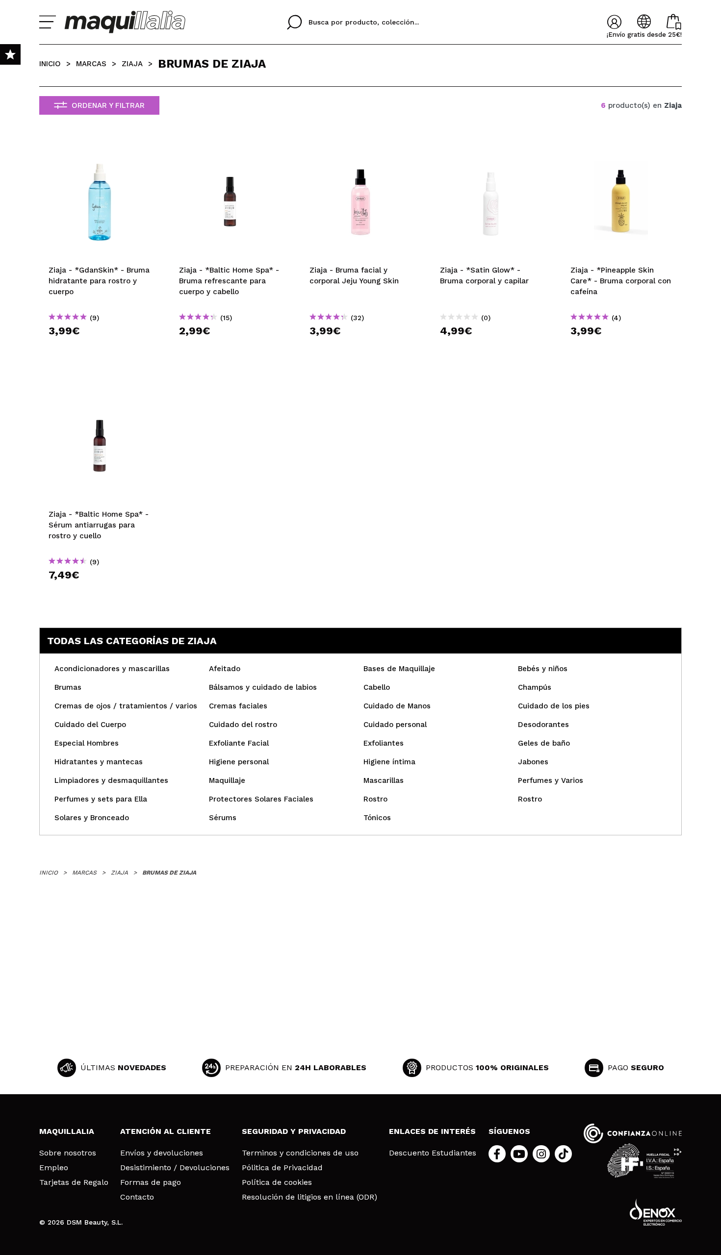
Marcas (91, 63)
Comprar (99, 348)
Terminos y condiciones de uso (300, 1153)
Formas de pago (150, 1182)
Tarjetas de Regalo (73, 1182)
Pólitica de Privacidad (282, 1168)
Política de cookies (277, 1182)
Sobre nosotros (67, 1153)
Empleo (53, 1168)
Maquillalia (66, 1131)
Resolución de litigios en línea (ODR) (309, 1197)
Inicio (50, 63)
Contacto (137, 1197)
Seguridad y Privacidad (294, 1131)
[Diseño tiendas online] (656, 1212)
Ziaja (132, 63)
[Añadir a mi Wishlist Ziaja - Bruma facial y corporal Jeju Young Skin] (360, 150)
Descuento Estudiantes (432, 1153)
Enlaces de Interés (432, 1131)
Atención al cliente (165, 1131)
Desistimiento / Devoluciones (175, 1168)
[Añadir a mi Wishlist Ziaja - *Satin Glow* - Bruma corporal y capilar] (491, 150)
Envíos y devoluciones (161, 1153)
